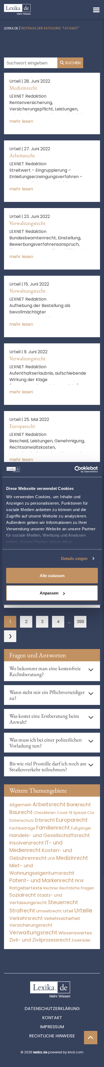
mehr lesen (21, 121)
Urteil (68, 911)
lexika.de (11, 28)
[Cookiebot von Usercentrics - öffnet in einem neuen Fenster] (75, 469)
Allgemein (20, 804)
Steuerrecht (63, 902)
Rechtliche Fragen (76, 888)
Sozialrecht (22, 895)
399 (80, 622)
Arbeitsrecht (22, 155)
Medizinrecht (23, 87)
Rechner (50, 888)
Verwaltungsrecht (27, 223)
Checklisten (45, 812)
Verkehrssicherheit (62, 918)
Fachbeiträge (22, 828)
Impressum (52, 1027)
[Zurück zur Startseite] (17, 9)
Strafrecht (22, 910)
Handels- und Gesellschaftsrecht (49, 835)
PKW (79, 881)
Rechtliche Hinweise (52, 1036)
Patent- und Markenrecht (41, 880)
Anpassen (49, 593)
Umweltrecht (49, 911)
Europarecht (22, 426)
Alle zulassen (52, 575)
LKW (51, 858)
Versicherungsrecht (31, 925)
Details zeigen (74, 558)
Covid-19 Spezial (71, 812)
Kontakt (52, 1018)
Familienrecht (53, 827)
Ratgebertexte (25, 888)
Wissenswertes (75, 933)
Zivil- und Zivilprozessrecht (39, 940)
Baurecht (21, 812)
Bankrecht (79, 804)
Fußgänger (81, 828)
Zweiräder (81, 940)
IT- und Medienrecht (35, 846)
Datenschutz (21, 820)
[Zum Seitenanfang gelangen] (90, 1037)
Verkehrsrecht (26, 918)
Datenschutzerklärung (52, 1008)
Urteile (83, 910)
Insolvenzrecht (26, 842)
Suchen (72, 63)
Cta (90, 812)
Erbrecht (45, 820)
